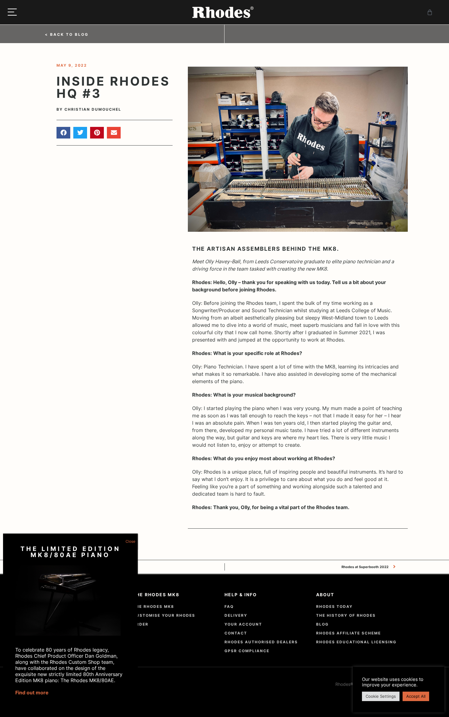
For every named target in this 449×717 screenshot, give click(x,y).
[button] (63, 133)
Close (130, 541)
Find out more (32, 692)
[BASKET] (430, 12)
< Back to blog (67, 34)
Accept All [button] (415, 696)
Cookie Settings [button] (381, 696)
